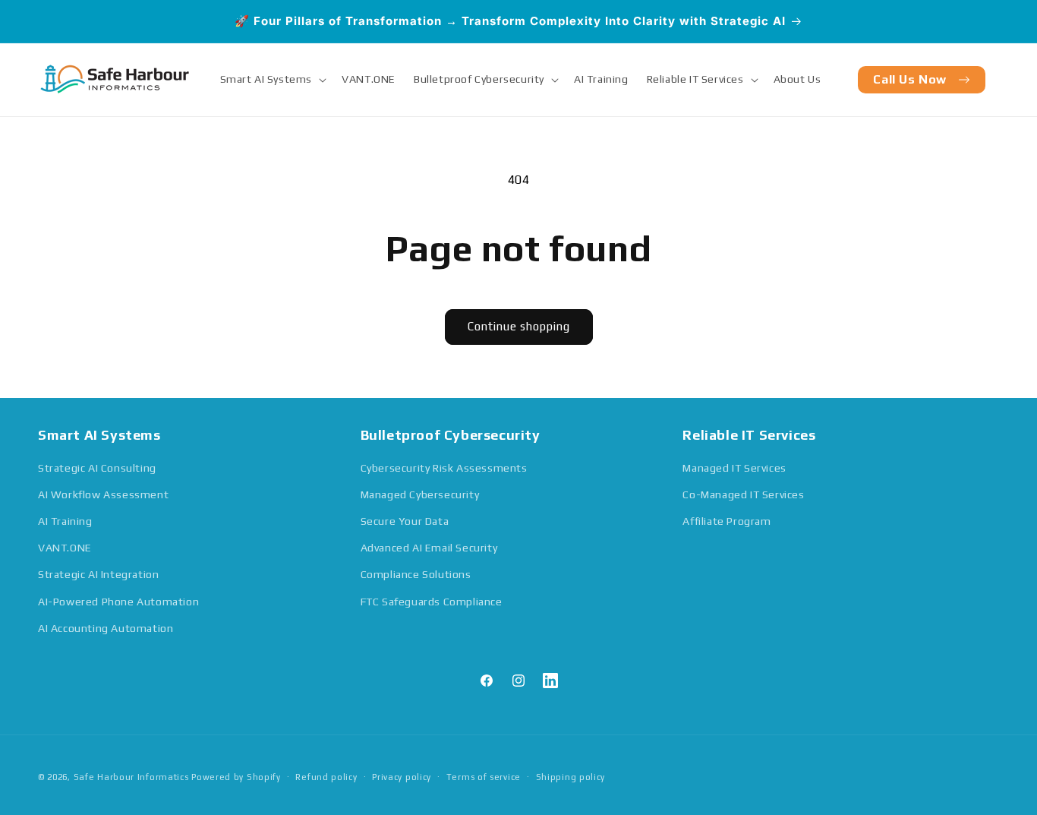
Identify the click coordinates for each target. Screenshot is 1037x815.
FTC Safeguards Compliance (432, 601)
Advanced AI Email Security (429, 548)
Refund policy (326, 777)
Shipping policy (571, 777)
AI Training (65, 521)
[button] (272, 79)
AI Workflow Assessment (103, 494)
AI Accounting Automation (105, 628)
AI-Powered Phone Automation (118, 601)
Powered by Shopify (236, 777)
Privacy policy (401, 777)
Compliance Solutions (416, 574)
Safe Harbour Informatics (133, 777)
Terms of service (483, 777)
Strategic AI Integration (98, 574)
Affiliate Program (726, 521)
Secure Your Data (405, 521)
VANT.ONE (65, 548)
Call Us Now (910, 79)
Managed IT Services (734, 468)
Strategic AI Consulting (97, 468)
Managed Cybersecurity (420, 494)
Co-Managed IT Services (743, 494)
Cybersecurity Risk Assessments (444, 468)
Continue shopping (519, 326)
